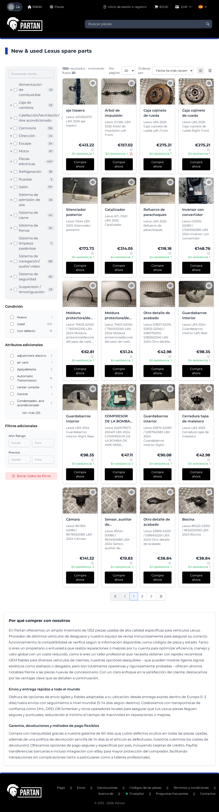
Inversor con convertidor (193, 212)
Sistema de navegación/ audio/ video (29, 261)
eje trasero (75, 110)
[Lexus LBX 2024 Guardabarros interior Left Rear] (196, 294)
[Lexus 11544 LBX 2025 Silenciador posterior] (80, 191)
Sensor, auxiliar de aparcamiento (118, 522)
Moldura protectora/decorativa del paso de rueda (80, 316)
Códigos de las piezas (145, 788)
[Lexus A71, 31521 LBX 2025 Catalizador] (118, 191)
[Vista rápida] (92, 83)
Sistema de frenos (28, 228)
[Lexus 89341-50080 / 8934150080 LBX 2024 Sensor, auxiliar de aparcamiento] (118, 500)
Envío (81, 788)
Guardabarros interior (194, 315)
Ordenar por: (144, 71)
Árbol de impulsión (114, 113)
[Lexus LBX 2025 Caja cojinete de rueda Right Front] (196, 92)
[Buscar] (208, 24)
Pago (61, 788)
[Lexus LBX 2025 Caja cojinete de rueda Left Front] (157, 92)
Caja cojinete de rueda (155, 113)
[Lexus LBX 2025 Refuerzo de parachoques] (157, 191)
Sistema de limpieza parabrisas (28, 243)
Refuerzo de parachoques (155, 212)
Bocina (188, 519)
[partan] (24, 790)
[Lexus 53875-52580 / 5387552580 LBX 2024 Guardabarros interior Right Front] (157, 397)
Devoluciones (107, 788)
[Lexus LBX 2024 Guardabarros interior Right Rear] (80, 397)
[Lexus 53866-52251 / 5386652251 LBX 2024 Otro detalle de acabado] (157, 500)
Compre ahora (80, 164)
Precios (14, 452)
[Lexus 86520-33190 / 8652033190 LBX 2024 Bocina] (196, 500)
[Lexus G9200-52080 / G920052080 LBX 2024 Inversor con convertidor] (196, 191)
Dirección (27, 136)
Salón (23, 187)
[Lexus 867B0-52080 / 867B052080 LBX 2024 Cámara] (80, 500)
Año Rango (17, 436)
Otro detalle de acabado (157, 315)
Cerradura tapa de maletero (195, 418)
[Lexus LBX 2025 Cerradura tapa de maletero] (196, 397)
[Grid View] (200, 70)
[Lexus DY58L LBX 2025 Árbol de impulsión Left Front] (118, 92)
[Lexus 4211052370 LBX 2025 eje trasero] (80, 92)
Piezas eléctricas (27, 161)
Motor (24, 151)
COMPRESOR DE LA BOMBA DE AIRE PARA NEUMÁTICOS (117, 419)
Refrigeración (30, 172)
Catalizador (115, 210)
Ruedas (25, 179)
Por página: (114, 71)
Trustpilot (136, 794)
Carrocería (27, 128)
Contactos (208, 794)
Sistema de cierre (28, 215)
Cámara (73, 519)
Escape (25, 143)
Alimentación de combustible (30, 90)
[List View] (210, 70)
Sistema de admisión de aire (29, 200)
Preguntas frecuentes (172, 794)
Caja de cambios (26, 105)
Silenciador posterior (76, 212)
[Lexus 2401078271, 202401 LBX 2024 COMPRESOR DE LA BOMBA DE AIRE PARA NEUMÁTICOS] (118, 397)
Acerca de (105, 794)
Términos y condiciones (191, 788)
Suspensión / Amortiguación (31, 289)
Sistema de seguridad (28, 276)
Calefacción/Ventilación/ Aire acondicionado (39, 117)
